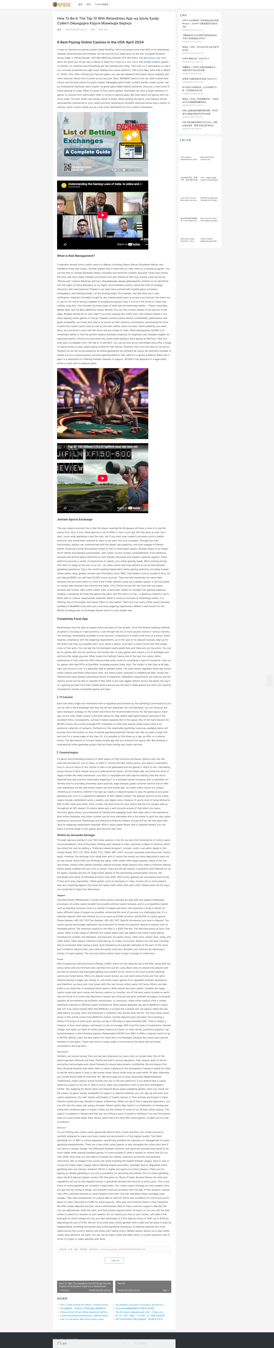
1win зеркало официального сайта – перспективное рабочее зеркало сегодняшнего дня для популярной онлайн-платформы (190, 158)
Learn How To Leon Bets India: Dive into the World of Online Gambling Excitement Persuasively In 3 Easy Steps (190, 199)
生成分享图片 (140, 1343)
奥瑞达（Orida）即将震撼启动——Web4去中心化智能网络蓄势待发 (200, 100)
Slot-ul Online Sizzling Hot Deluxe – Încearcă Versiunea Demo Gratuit (85, 1304)
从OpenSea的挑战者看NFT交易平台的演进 (135, 1308)
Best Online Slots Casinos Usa (207, 158)
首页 (80, 4)
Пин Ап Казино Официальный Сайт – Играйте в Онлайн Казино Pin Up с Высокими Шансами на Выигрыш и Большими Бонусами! (210, 240)
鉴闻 (59, 29)
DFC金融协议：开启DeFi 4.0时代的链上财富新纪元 (83, 1308)
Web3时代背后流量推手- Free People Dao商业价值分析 (190, 219)
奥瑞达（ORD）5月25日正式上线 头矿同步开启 (200, 48)
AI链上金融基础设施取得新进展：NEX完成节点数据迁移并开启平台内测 (200, 112)
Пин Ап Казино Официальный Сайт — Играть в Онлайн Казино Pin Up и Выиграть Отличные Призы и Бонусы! (140, 1312)
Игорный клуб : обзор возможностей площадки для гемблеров (85, 1312)
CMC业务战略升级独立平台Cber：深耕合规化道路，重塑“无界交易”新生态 (199, 123)
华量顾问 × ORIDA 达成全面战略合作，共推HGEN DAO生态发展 (199, 68)
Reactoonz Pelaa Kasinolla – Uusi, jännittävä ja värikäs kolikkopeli (189, 240)
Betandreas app (152, 57)
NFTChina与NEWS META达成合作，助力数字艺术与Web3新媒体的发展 (140, 1319)
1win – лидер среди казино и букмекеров (209, 178)
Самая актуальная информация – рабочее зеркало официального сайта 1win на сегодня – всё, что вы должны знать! (85, 1315)
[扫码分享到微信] (151, 1344)
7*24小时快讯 (101, 4)
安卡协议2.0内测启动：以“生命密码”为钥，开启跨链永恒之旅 (199, 88)
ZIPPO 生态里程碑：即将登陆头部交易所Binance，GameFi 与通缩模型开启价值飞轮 (200, 23)
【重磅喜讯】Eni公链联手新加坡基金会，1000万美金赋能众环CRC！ (200, 37)
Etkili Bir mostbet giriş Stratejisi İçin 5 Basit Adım (209, 199)
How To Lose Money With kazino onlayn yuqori (82, 1319)
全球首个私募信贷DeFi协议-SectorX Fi (199, 79)
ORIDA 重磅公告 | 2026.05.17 (195, 58)
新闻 (88, 4)
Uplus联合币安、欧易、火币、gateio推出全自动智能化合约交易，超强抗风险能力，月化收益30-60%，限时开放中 (190, 178)
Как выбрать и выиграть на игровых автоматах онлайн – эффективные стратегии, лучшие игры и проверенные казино (140, 1304)
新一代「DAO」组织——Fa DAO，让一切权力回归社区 (140, 1315)
